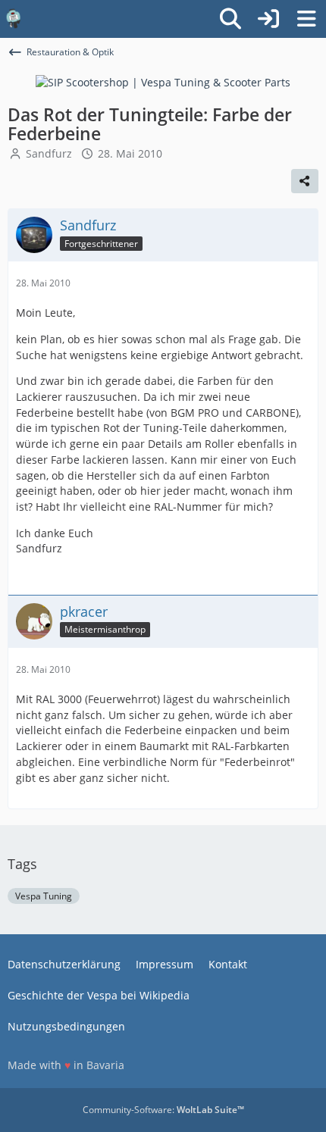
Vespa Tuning (43, 896)
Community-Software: (163, 1109)
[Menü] (306, 19)
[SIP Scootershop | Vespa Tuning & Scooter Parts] (163, 81)
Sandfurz (49, 153)
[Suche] (230, 19)
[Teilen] (304, 181)
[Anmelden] (268, 19)
